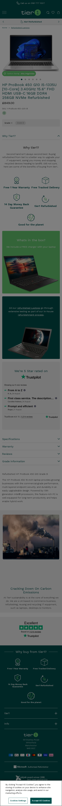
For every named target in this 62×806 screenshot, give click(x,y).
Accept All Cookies (41, 801)
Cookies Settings (18, 801)
